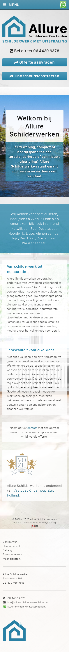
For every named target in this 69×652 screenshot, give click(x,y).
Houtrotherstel (11, 546)
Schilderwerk (10, 541)
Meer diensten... (12, 558)
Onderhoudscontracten (36, 75)
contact (32, 428)
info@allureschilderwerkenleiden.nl (28, 602)
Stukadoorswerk (12, 554)
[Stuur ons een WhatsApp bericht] (63, 4)
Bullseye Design (48, 522)
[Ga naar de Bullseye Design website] (34, 526)
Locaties (16, 522)
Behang (7, 550)
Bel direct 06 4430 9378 (36, 51)
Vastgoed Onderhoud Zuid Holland (31, 492)
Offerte (36, 62)
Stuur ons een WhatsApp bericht (26, 606)
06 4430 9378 (16, 598)
